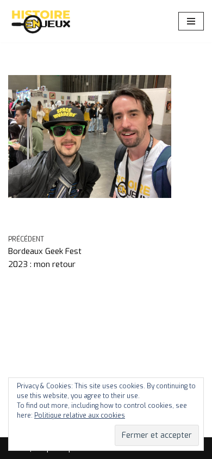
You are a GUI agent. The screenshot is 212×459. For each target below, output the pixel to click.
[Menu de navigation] (191, 21)
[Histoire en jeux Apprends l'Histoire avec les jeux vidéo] (40, 21)
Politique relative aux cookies (79, 415)
